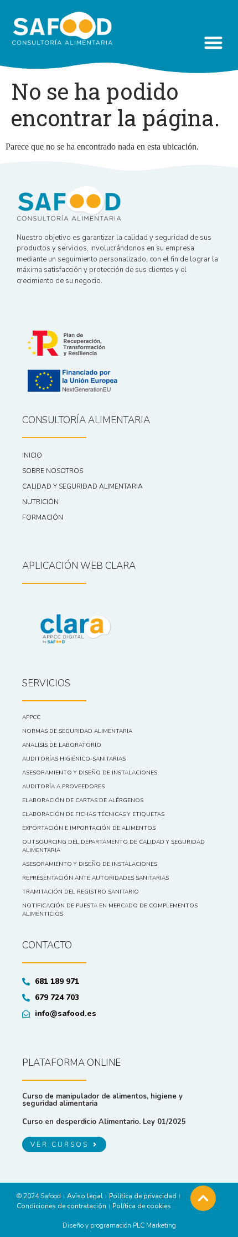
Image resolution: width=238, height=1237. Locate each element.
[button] (213, 42)
